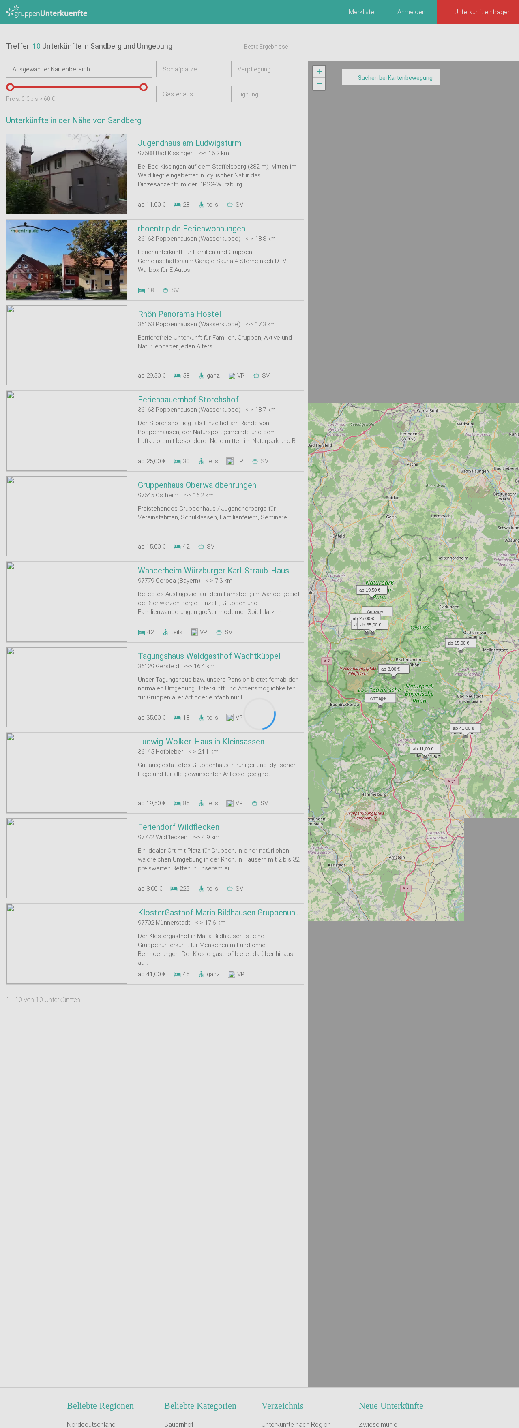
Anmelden (411, 12)
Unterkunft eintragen (482, 12)
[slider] (10, 87)
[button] (423, 747)
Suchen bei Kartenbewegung (395, 78)
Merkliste (361, 12)
